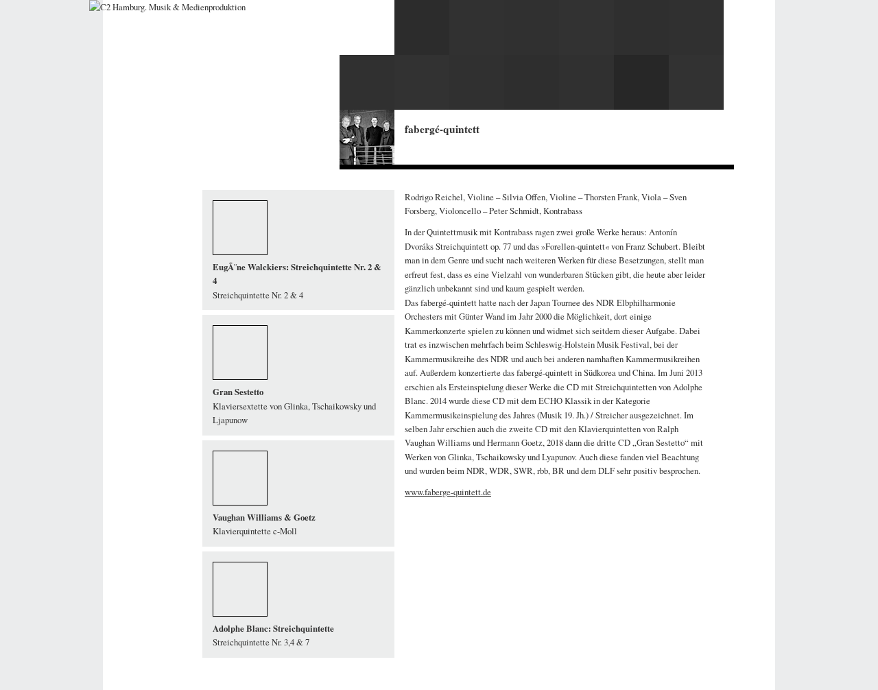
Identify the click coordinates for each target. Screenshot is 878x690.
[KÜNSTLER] (224, 76)
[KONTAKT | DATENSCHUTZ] (253, 102)
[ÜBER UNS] (221, 89)
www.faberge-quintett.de (448, 492)
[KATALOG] (220, 63)
